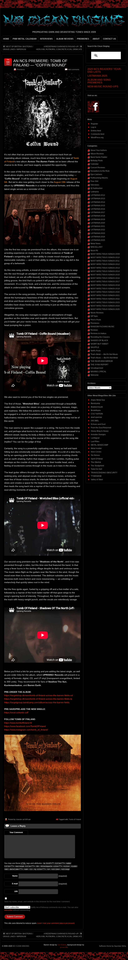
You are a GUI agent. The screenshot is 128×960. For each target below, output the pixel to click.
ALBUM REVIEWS (65, 39)
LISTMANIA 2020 (98, 223)
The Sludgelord (97, 466)
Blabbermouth (97, 407)
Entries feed (96, 131)
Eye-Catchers (96, 174)
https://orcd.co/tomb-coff (16, 712)
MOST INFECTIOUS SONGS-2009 (105, 254)
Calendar (94, 164)
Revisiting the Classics (100, 337)
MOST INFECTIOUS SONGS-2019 (105, 289)
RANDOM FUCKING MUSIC (102, 327)
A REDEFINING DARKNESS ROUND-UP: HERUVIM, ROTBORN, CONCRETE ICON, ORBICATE (59, 47)
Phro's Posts (96, 320)
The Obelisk (96, 462)
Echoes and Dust (98, 424)
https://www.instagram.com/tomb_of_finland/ (26, 729)
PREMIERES (83, 39)
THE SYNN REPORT (99, 365)
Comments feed (97, 134)
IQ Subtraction (97, 188)
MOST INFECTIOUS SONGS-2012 (105, 264)
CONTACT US (109, 39)
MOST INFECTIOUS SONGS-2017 (105, 281)
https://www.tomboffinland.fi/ (18, 723)
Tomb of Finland (75, 819)
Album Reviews (97, 154)
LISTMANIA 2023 (98, 233)
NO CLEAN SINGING (21, 946)
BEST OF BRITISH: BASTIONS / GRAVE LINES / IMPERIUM (18, 47)
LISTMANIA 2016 (98, 209)
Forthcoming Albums (99, 178)
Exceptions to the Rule (100, 171)
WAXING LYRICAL (98, 372)
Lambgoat (95, 438)
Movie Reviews (97, 313)
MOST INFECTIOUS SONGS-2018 (105, 285)
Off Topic (94, 316)
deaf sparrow (96, 417)
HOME (6, 39)
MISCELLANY (97, 247)
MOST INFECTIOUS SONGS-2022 (105, 299)
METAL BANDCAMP (99, 445)
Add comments (73, 69)
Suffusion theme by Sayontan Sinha (112, 946)
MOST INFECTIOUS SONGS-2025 (105, 309)
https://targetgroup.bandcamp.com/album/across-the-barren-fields (36, 702)
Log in (93, 127)
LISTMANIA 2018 (98, 216)
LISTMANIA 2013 (98, 198)
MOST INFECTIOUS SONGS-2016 (105, 278)
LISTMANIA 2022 (98, 230)
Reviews (94, 330)
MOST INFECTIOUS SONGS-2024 (105, 306)
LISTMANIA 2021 (98, 226)
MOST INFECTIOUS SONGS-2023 (105, 302)
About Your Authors (99, 150)
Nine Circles (96, 452)
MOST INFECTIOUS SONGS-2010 (105, 257)
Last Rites (95, 441)
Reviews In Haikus (98, 333)
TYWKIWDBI (96, 476)
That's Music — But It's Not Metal (104, 358)
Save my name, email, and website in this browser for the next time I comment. (37, 902)
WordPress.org (97, 137)
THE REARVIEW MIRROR (102, 361)
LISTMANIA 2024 (98, 237)
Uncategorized (97, 368)
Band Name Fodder (99, 157)
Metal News (96, 243)
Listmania (95, 192)
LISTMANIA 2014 (98, 202)
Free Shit (94, 181)
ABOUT (96, 39)
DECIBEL (95, 421)
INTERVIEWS (46, 39)
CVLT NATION (97, 414)
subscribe (8, 910)
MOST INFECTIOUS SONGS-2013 (105, 268)
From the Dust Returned (101, 428)
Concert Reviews (98, 167)
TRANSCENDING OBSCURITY (104, 473)
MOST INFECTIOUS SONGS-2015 (105, 275)
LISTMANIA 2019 (98, 219)
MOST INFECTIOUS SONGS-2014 (105, 271)
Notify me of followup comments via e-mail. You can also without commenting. (41, 908)
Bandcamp (95, 403)
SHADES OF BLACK (99, 340)
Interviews (95, 185)
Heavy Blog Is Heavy (99, 431)
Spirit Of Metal (97, 459)
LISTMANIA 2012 (98, 195)
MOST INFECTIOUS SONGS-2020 (105, 292)
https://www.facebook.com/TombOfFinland (25, 726)
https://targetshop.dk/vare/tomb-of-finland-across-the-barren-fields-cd (38, 695)
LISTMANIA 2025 (98, 240)
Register (94, 124)
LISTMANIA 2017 (98, 212)
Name (15, 876)
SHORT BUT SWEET (99, 344)
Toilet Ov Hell (96, 469)
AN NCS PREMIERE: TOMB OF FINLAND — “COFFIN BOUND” (40, 63)
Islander (19, 819)
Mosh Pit (94, 251)
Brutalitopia (96, 410)
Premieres (21, 69)
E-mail (15, 884)
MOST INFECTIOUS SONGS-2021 (105, 295)
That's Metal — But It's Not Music (104, 354)
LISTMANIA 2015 (98, 205)
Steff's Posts (96, 351)
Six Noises (95, 455)
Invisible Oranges (98, 434)
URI (16, 891)
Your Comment (16, 832)
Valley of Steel (97, 479)
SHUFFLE (95, 347)
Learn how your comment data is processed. (56, 923)
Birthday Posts (97, 160)
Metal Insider (96, 448)
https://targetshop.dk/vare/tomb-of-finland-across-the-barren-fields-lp (38, 699)
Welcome (94, 375)
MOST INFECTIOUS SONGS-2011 (105, 261)
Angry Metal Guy (98, 400)
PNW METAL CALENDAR (25, 39)
